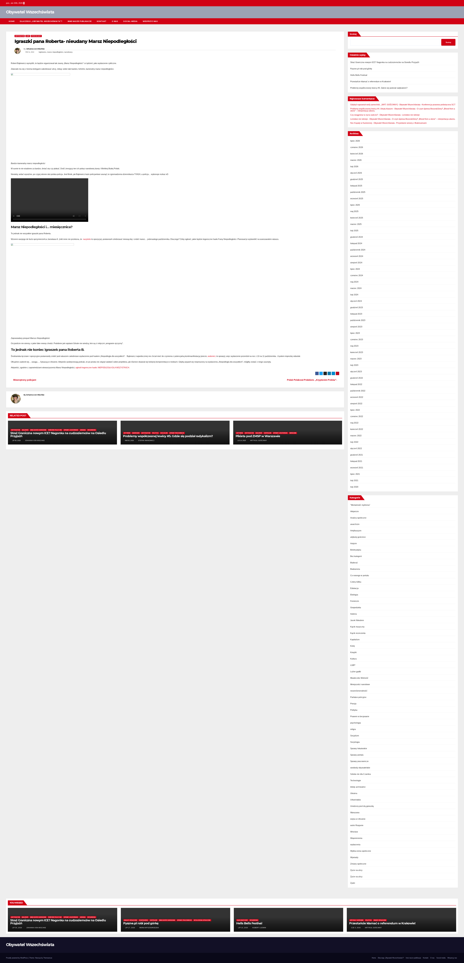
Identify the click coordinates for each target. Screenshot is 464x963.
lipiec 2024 (355, 269)
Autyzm (353, 543)
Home (11, 21)
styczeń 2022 (356, 448)
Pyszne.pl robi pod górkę (361, 69)
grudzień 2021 (356, 455)
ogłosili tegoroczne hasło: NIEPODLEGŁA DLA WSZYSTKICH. (103, 368)
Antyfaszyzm (19, 36)
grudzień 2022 (356, 378)
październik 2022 (357, 391)
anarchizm (135, 433)
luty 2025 (354, 231)
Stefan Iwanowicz (146, 440)
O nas (115, 21)
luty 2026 (354, 166)
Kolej (352, 646)
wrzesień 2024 (356, 256)
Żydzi (352, 883)
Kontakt (101, 21)
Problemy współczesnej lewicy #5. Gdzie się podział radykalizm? (168, 436)
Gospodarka (355, 607)
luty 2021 (354, 480)
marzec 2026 (356, 160)
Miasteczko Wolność (359, 678)
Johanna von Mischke (35, 49)
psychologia (355, 723)
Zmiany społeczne (358, 864)
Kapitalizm (267, 433)
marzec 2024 (356, 288)
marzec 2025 (356, 224)
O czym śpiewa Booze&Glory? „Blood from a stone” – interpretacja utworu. (423, 119)
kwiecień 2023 (356, 352)
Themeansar (47, 958)
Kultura (353, 659)
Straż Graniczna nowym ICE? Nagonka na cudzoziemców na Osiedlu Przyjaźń (58, 434)
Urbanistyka (355, 800)
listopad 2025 (356, 186)
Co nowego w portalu (359, 575)
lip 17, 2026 (130, 928)
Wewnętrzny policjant (24, 380)
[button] (451, 21)
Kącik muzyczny (357, 627)
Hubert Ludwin (259, 928)
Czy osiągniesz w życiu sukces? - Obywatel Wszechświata (375, 115)
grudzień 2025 (356, 179)
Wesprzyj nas (150, 21)
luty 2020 (354, 487)
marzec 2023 (356, 359)
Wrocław (354, 832)
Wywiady (354, 857)
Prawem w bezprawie (359, 716)
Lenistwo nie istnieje (411, 115)
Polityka (155, 433)
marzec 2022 (356, 436)
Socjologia (355, 742)
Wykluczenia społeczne (360, 851)
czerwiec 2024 (356, 275)
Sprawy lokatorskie (71, 430)
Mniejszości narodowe (38, 430)
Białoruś (25, 430)
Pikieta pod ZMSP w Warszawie (258, 436)
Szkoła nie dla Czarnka (360, 774)
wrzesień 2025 (356, 199)
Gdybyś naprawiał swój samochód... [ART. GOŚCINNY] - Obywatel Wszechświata (385, 105)
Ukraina (83, 430)
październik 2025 (357, 192)
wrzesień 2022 (356, 397)
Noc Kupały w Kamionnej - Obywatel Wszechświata (372, 123)
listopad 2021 (356, 461)
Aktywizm (127, 433)
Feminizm (354, 601)
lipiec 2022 (355, 410)
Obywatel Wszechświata (30, 12)
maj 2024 (354, 282)
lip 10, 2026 (243, 928)
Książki (353, 652)
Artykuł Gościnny (258, 440)
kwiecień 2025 (356, 218)
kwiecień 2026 (356, 154)
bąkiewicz (42, 52)
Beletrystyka (355, 550)
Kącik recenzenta (358, 633)
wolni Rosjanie (356, 825)
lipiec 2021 (355, 474)
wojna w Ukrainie (358, 819)
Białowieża (355, 569)
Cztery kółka (355, 582)
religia (353, 729)
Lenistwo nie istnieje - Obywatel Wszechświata (370, 119)
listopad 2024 (356, 243)
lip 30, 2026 (17, 928)
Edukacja (354, 588)
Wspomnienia (356, 838)
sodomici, (212, 356)
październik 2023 (357, 320)
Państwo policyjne (55, 430)
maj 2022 (354, 423)
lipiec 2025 (355, 205)
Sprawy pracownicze (177, 433)
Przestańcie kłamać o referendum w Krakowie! (370, 82)
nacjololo (87, 239)
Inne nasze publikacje (80, 21)
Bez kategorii (356, 556)
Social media (130, 21)
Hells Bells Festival (358, 75)
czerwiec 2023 (356, 339)
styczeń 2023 (356, 372)
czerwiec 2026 (356, 147)
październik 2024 (357, 250)
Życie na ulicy (36, 36)
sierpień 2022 (356, 404)
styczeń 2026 (356, 173)
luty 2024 (354, 295)
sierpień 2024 (356, 263)
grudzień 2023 (356, 307)
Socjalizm (163, 433)
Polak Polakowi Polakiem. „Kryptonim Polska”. (312, 380)
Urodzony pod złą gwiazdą (362, 806)
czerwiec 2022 (356, 416)
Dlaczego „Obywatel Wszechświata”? (41, 21)
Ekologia (354, 595)
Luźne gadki (355, 672)
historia (353, 614)
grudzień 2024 (356, 237)
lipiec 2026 (355, 141)
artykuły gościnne (358, 537)
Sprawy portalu (357, 755)
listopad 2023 (356, 314)
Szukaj (353, 34)
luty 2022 (354, 442)
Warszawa (293, 433)
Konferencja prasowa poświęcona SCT (438, 105)
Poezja (353, 704)
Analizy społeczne (358, 518)
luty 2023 (354, 365)
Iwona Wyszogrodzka (149, 928)
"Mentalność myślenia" (360, 505)
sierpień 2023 (356, 327)
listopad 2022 (356, 384)
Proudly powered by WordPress (17, 958)
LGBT (27, 36)
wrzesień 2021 (356, 468)
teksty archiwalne (358, 787)
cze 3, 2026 (356, 928)
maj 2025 (354, 211)
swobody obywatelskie (360, 768)
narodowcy (68, 52)
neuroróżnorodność (358, 691)
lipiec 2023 (355, 333)
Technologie (355, 780)
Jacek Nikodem (357, 620)
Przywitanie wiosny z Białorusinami (411, 123)
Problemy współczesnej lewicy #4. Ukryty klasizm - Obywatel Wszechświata (382, 109)
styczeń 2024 (356, 301)
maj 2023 (354, 346)
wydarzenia (92, 430)
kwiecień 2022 (356, 429)
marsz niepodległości (55, 52)
